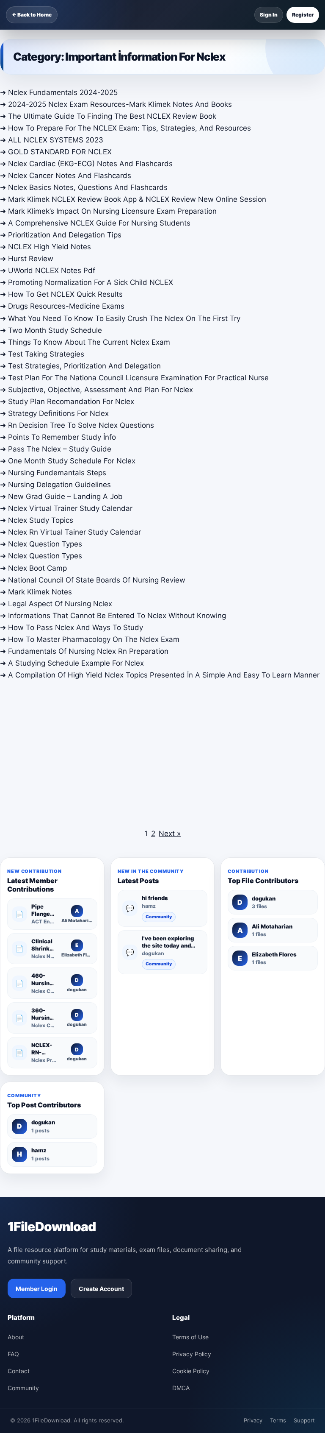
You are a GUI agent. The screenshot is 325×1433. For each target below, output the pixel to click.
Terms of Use (190, 1337)
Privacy (253, 1420)
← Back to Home (32, 14)
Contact (19, 1370)
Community (159, 917)
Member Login (37, 1288)
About (16, 1337)
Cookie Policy (190, 1370)
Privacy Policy (191, 1354)
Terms (278, 1420)
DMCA (181, 1387)
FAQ (13, 1354)
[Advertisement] (162, 752)
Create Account (101, 1288)
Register (303, 14)
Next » (170, 833)
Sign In (269, 14)
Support (304, 1420)
